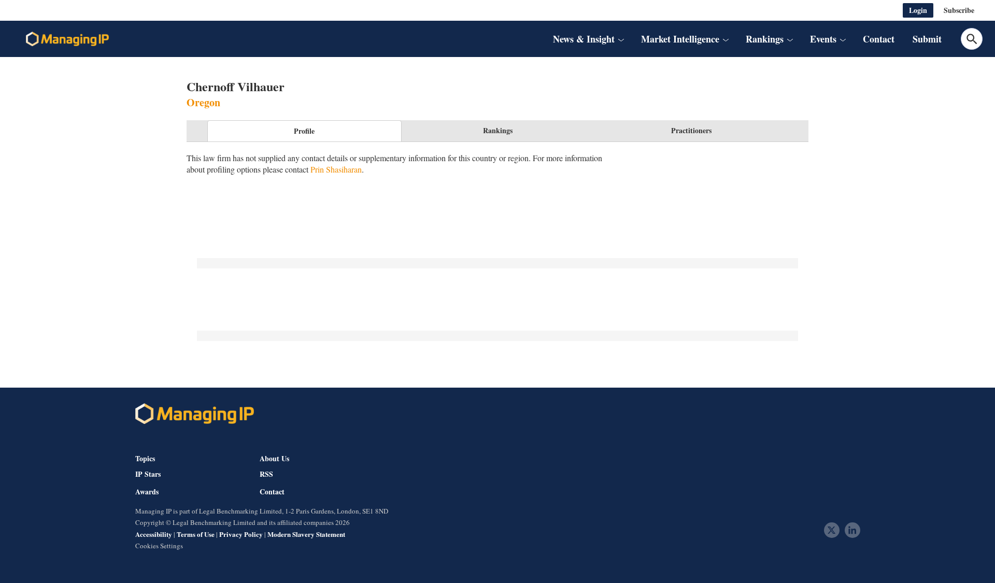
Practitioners (691, 130)
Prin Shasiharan (336, 169)
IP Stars (148, 474)
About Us (274, 458)
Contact (878, 39)
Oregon (203, 102)
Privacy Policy (241, 534)
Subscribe (959, 10)
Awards (147, 491)
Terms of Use (196, 534)
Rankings (498, 130)
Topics (145, 458)
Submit (927, 39)
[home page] (67, 39)
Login (918, 10)
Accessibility (153, 534)
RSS (266, 474)
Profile (304, 130)
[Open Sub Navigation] (620, 38)
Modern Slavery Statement (306, 534)
